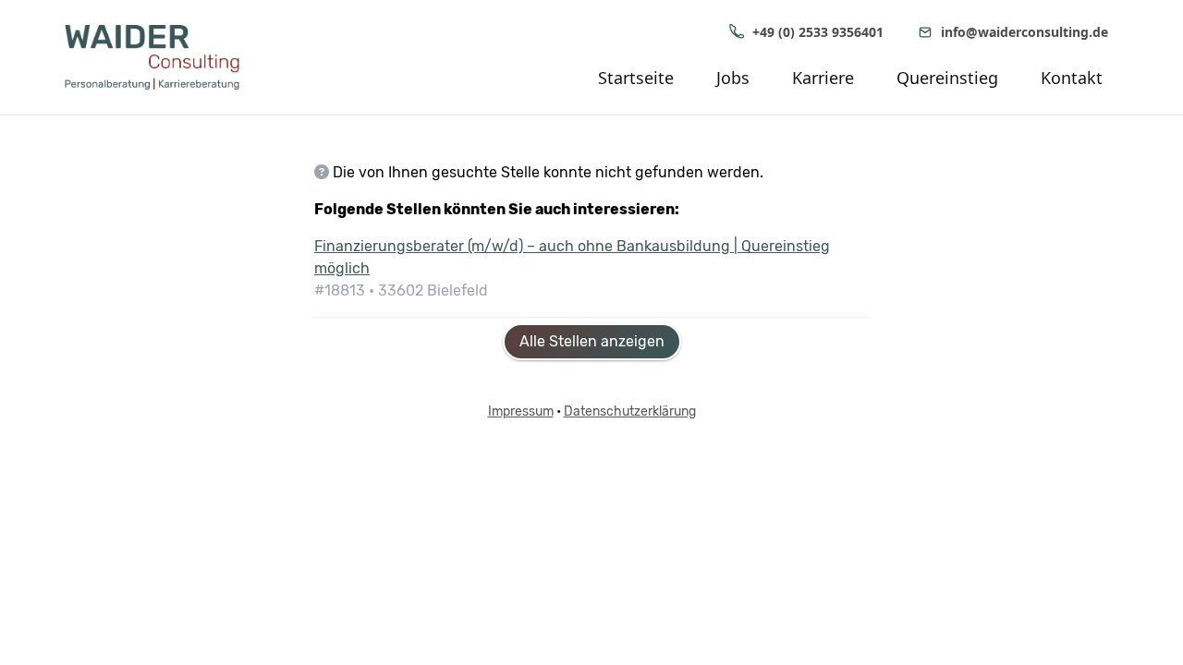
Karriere (823, 77)
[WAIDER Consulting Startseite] (166, 57)
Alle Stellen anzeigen (592, 341)
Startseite (636, 77)
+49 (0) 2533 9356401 (818, 32)
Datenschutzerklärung (630, 411)
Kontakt (1072, 77)
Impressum (521, 411)
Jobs (733, 77)
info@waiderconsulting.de (1024, 32)
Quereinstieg (947, 77)
